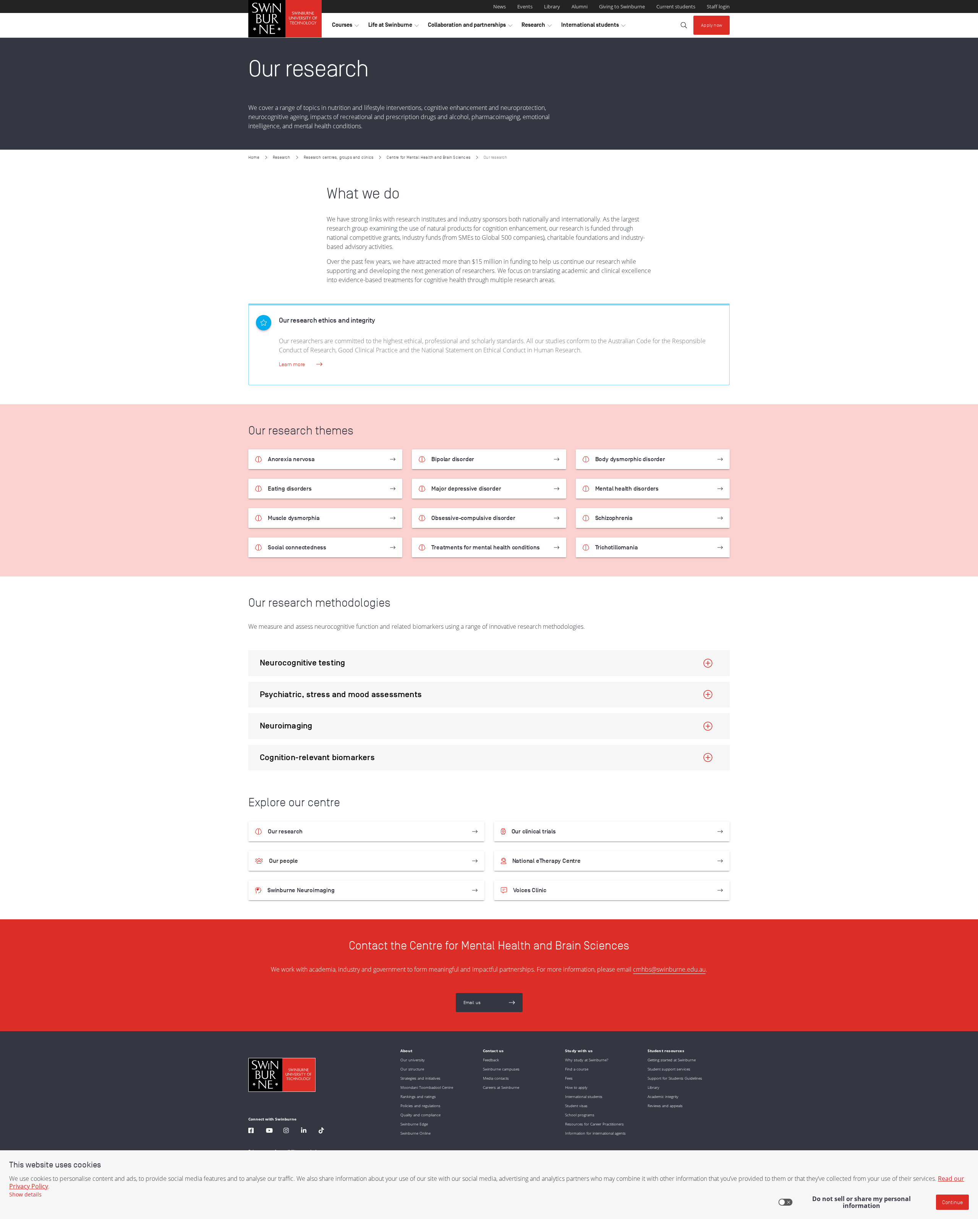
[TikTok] (321, 1131)
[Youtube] (269, 1131)
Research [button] (536, 26)
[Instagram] (286, 1131)
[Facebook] (251, 1131)
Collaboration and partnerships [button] (470, 26)
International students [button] (593, 26)
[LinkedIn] (303, 1131)
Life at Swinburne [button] (393, 26)
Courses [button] (345, 26)
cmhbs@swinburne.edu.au (669, 969)
